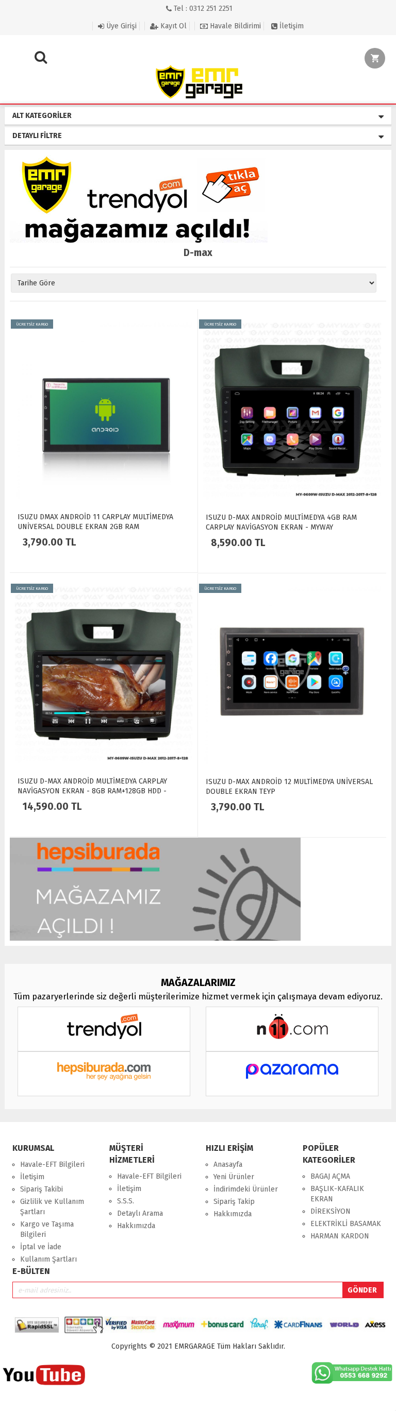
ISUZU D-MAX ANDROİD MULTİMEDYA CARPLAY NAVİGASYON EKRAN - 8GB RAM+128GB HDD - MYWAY (92, 791)
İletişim (290, 26)
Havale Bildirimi (234, 26)
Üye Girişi (120, 26)
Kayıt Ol (172, 26)
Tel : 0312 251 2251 (202, 8)
